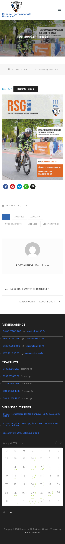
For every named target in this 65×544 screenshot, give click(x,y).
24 (6, 493)
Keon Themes (32, 532)
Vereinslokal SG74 (36, 331)
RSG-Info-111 (7, 89)
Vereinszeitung (51, 224)
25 (15, 493)
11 (15, 475)
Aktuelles (19, 216)
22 (49, 484)
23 (58, 484)
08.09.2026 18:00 (11, 398)
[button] (5, 186)
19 (24, 484)
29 (24, 458)
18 (15, 484)
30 (32, 458)
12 (24, 475)
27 (6, 458)
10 (6, 475)
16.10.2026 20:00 (11, 353)
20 (32, 484)
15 (50, 475)
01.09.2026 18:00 (11, 376)
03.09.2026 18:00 (11, 383)
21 (41, 484)
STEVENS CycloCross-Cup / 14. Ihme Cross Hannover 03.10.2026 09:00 (30, 424)
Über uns (32, 224)
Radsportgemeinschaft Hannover (16, 15)
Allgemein (35, 216)
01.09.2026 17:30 (11, 368)
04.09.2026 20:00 (12, 331)
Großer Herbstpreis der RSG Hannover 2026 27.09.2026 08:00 (31, 415)
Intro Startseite (13, 224)
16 (58, 475)
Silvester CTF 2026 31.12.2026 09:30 (21, 432)
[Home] (9, 69)
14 (41, 475)
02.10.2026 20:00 (11, 345)
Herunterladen (25, 89)
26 (23, 493)
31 (41, 458)
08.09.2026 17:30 (11, 391)
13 (32, 475)
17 (6, 484)
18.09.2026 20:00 (11, 338)
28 (15, 458)
